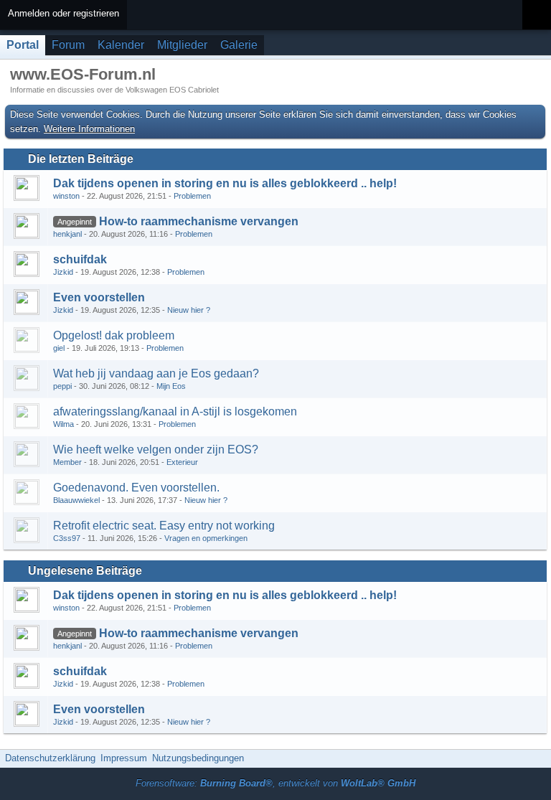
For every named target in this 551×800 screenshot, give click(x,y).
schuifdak (80, 259)
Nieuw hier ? (188, 310)
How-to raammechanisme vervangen (198, 221)
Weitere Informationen (89, 128)
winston (66, 196)
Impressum (123, 758)
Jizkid (63, 272)
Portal (22, 45)
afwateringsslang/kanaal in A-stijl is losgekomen (175, 411)
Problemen (192, 196)
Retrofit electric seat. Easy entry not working (164, 525)
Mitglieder (182, 45)
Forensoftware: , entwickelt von (275, 783)
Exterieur (182, 462)
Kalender (121, 45)
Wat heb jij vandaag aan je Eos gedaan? (156, 373)
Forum (68, 45)
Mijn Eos (171, 386)
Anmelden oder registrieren (63, 13)
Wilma (63, 424)
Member (67, 462)
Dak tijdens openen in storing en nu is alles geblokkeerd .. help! (225, 183)
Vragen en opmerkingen (206, 538)
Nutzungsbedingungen (198, 758)
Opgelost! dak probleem (113, 335)
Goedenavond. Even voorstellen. (136, 487)
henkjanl (67, 234)
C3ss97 (66, 538)
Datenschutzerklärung (50, 758)
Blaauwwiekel (76, 500)
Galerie (239, 45)
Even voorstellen (99, 297)
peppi (62, 386)
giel (59, 348)
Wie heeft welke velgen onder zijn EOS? (155, 449)
